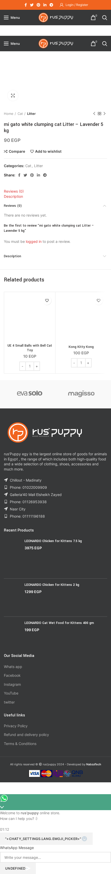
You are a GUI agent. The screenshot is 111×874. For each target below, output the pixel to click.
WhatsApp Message (17, 847)
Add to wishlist (48, 151)
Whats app (13, 666)
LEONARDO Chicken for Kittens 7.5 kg (53, 541)
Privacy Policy (16, 726)
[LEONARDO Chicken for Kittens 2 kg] (12, 597)
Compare (17, 151)
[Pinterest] (38, 5)
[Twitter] (31, 5)
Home (8, 114)
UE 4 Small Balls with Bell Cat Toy (29, 348)
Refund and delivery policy (26, 734)
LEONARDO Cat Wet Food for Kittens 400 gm (59, 623)
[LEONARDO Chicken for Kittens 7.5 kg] (12, 557)
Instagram (12, 684)
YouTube (11, 693)
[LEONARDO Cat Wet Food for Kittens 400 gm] (12, 633)
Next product (104, 113)
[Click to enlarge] (13, 95)
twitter (9, 702)
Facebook (12, 675)
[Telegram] (51, 5)
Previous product (94, 113)
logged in (34, 241)
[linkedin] (45, 5)
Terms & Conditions (20, 743)
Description (13, 196)
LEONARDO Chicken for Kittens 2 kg (52, 584)
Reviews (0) (14, 191)
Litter (31, 114)
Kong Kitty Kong (81, 347)
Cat (20, 114)
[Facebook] (25, 5)
